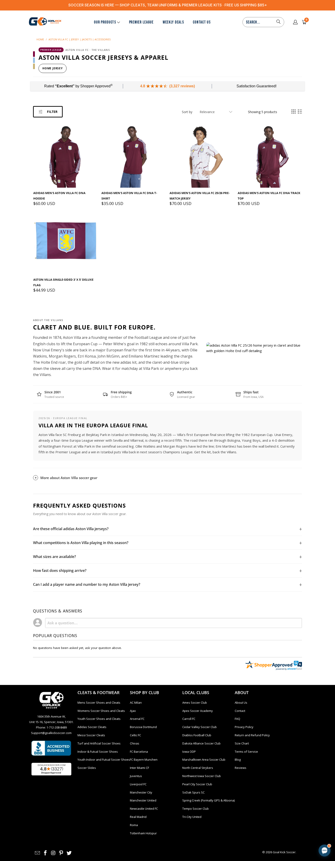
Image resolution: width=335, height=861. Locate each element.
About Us (241, 702)
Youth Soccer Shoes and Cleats (99, 719)
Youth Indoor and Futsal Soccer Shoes (103, 759)
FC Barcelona (139, 751)
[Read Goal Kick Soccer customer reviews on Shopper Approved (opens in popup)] (51, 769)
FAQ (237, 719)
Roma (134, 825)
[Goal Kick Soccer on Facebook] (45, 853)
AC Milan (136, 702)
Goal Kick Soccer (284, 852)
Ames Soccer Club (194, 702)
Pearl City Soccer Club (197, 784)
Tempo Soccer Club (195, 809)
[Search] (278, 22)
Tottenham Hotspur (143, 833)
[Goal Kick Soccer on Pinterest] (61, 853)
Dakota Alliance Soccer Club (201, 743)
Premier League (141, 22)
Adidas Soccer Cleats (91, 727)
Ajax (133, 711)
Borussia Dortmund (143, 727)
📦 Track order (254, 822)
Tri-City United (191, 817)
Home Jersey (52, 68)
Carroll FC (188, 719)
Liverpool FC (138, 784)
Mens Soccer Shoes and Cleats (98, 702)
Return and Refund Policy (252, 735)
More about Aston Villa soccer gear (68, 477)
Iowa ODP (189, 751)
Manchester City (141, 792)
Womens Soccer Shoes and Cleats (101, 711)
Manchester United (143, 800)
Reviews (240, 768)
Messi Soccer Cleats (91, 735)
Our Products (105, 22)
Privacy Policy (244, 727)
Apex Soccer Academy (197, 711)
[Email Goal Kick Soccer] (37, 853)
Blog (238, 759)
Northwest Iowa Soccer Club (201, 776)
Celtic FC (135, 735)
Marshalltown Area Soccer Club (203, 759)
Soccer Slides (86, 768)
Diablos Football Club (196, 735)
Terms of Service (246, 751)
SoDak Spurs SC (193, 792)
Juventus (136, 776)
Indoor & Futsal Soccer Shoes (97, 751)
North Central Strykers (197, 768)
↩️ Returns (280, 822)
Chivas (134, 743)
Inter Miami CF (139, 768)
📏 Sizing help (288, 812)
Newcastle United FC (144, 809)
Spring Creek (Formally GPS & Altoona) (208, 800)
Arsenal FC (137, 719)
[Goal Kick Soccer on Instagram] (53, 853)
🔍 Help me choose (257, 812)
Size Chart (242, 743)
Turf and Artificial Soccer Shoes (99, 743)
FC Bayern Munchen (143, 759)
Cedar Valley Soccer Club (199, 727)
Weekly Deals (173, 22)
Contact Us (201, 22)
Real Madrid (138, 817)
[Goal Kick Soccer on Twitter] (69, 853)
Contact (240, 711)
